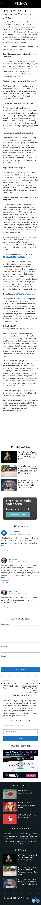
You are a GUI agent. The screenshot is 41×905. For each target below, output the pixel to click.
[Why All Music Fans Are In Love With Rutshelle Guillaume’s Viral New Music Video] (10, 871)
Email (4, 656)
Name (4, 647)
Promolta (34, 898)
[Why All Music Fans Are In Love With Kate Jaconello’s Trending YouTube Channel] (10, 883)
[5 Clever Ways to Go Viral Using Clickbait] (10, 819)
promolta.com (21, 716)
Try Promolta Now (18, 514)
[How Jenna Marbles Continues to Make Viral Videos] (10, 807)
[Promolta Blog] (20, 3)
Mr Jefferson (14, 532)
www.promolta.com (17, 395)
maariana (13, 559)
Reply (6, 550)
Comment (5, 624)
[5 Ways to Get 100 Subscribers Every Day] (10, 794)
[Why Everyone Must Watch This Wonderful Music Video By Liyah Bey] (10, 859)
